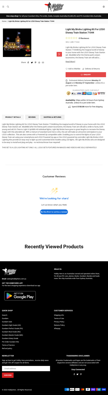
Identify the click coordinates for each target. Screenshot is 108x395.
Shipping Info (59, 315)
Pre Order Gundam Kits (10, 342)
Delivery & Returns (92, 69)
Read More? (70, 62)
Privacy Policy (59, 322)
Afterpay (57, 328)
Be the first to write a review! (54, 212)
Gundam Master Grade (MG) (12, 335)
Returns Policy (59, 325)
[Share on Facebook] (28, 62)
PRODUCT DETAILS (13, 117)
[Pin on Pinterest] (36, 62)
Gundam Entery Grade (10, 338)
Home (4, 21)
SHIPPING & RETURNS (52, 117)
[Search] (8, 7)
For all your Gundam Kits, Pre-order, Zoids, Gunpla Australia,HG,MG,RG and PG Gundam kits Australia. (54, 16)
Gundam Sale (7, 322)
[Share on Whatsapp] (39, 62)
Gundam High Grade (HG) (11, 325)
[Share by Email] (43, 62)
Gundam (5, 318)
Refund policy (7, 348)
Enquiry (87, 75)
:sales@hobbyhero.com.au (16, 279)
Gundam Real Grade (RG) (11, 332)
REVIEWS (32, 117)
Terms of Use (59, 318)
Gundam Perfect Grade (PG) (12, 328)
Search (4, 315)
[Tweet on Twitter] (32, 62)
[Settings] (103, 7)
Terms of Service (8, 345)
